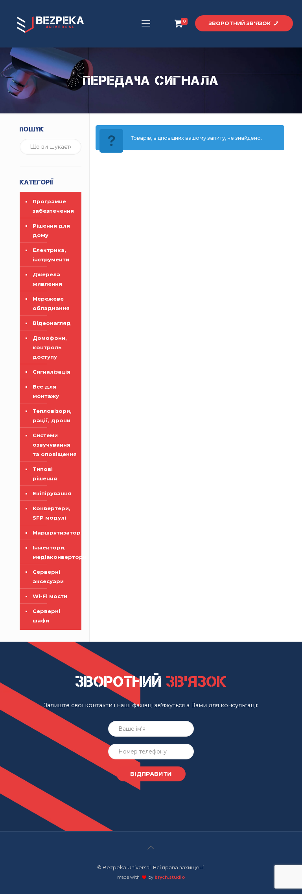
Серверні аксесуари (48, 576)
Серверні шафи (46, 616)
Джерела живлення (47, 279)
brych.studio (170, 877)
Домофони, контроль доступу (50, 347)
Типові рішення (45, 474)
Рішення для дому (51, 230)
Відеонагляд (52, 323)
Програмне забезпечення (53, 206)
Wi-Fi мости (50, 596)
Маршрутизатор (55, 532)
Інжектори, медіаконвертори (55, 552)
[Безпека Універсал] (50, 23)
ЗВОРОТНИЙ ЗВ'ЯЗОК (240, 23)
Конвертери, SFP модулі (51, 513)
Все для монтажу (46, 391)
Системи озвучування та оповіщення (55, 444)
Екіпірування (52, 493)
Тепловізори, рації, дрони (52, 415)
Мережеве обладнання (51, 303)
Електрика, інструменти (51, 255)
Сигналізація (51, 372)
